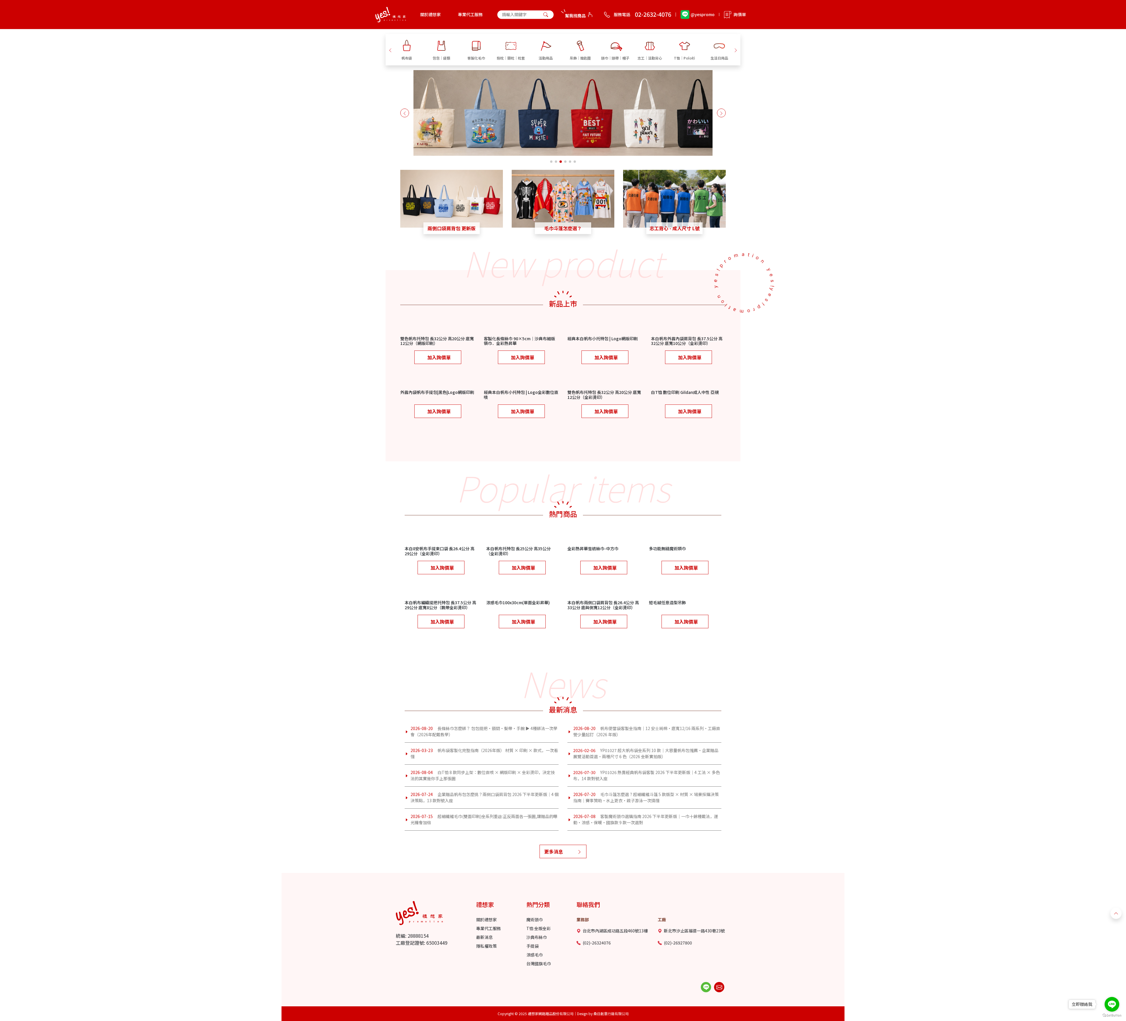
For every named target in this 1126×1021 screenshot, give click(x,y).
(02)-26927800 (678, 943)
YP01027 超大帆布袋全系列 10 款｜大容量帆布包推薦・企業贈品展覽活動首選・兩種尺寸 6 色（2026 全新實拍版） (645, 753)
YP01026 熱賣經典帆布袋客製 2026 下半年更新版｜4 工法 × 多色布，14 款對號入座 (646, 775)
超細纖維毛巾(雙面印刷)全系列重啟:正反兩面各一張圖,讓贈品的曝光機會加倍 (484, 819)
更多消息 (553, 851)
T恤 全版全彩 (538, 928)
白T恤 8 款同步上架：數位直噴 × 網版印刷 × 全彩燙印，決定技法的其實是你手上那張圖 (483, 775)
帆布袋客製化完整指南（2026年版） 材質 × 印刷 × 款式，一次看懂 (484, 753)
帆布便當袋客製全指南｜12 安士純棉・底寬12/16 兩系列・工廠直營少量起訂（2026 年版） (646, 731)
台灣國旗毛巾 (538, 963)
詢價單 (740, 14)
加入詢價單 (439, 357)
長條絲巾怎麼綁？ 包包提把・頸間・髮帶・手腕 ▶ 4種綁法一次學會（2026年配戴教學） (484, 731)
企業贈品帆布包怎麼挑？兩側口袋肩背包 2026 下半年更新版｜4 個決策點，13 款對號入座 (485, 797)
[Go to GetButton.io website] (1112, 1015)
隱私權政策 (486, 946)
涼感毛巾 (534, 955)
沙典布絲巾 (536, 937)
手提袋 (532, 946)
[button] (390, 49)
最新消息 (484, 937)
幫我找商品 (575, 15)
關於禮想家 (430, 14)
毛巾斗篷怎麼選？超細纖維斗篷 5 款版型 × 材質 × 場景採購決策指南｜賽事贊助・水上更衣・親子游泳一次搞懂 (646, 797)
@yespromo (703, 14)
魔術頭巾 (534, 919)
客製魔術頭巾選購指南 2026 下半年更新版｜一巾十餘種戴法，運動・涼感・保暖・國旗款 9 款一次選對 (645, 819)
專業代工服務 (470, 14)
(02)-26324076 (597, 943)
